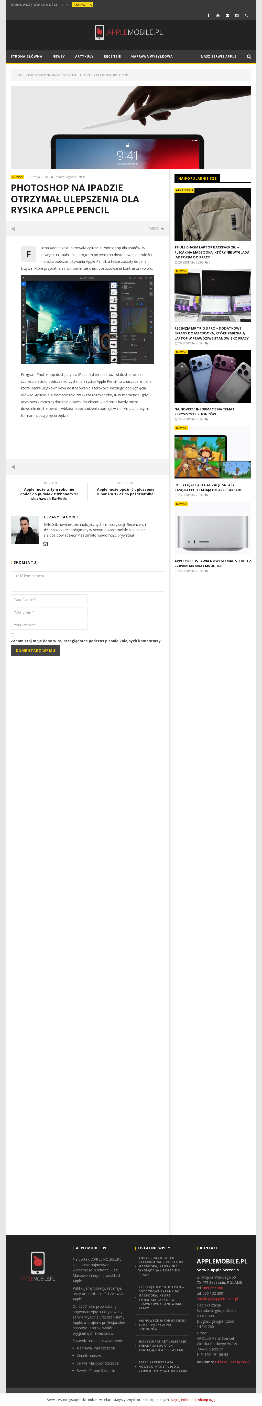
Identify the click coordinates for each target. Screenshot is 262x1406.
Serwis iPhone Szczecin (96, 1370)
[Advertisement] (104, 438)
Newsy (58, 56)
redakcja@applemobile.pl (217, 1298)
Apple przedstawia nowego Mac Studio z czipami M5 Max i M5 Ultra (212, 563)
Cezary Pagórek (65, 177)
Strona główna (26, 56)
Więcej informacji (183, 1399)
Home (20, 75)
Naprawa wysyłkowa (152, 56)
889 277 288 (213, 1287)
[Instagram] (237, 15)
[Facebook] (208, 15)
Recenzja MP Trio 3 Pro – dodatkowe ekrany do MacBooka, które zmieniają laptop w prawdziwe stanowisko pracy (211, 333)
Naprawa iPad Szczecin (96, 1348)
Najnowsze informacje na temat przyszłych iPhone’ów (204, 412)
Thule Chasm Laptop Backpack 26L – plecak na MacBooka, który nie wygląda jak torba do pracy (211, 252)
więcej (155, 228)
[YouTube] (218, 15)
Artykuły (84, 56)
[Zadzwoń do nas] (246, 15)
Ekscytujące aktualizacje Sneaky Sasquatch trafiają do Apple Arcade (208, 487)
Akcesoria (83, 5)
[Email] (227, 15)
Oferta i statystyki (232, 1361)
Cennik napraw (89, 1355)
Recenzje (112, 56)
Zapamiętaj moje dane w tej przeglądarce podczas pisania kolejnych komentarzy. (86, 640)
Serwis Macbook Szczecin (98, 1363)
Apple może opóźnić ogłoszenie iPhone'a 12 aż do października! (126, 489)
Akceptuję (206, 1399)
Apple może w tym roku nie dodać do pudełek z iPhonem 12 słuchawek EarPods (49, 491)
